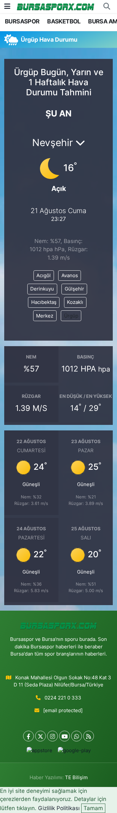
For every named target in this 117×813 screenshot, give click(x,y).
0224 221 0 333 (63, 698)
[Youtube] (64, 736)
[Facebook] (28, 736)
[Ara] (106, 6)
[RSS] (88, 736)
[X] (40, 736)
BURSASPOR (22, 21)
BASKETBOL (64, 21)
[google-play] (74, 752)
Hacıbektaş (44, 302)
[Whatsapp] (76, 736)
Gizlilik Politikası (59, 808)
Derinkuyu (42, 289)
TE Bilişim (76, 777)
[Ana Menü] (7, 6)
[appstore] (39, 752)
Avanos (69, 275)
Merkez (44, 316)
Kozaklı (75, 302)
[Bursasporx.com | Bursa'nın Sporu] (56, 6)
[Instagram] (52, 736)
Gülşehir (74, 289)
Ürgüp (71, 316)
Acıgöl (43, 275)
